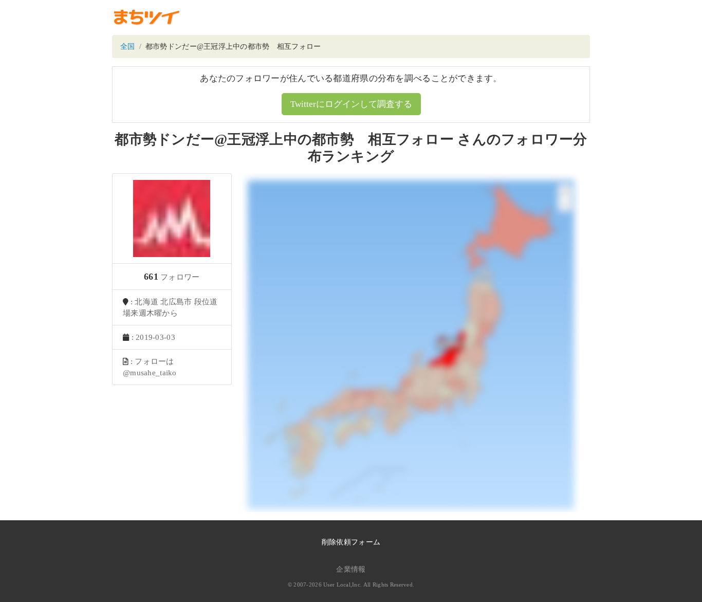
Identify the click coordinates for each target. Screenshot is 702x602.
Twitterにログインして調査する (351, 104)
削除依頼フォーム (351, 542)
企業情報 (350, 569)
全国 (127, 46)
